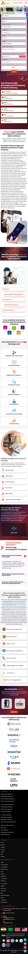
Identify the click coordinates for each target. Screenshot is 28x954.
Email (4, 19)
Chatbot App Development (7, 804)
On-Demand (4, 883)
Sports (2, 897)
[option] (14, 529)
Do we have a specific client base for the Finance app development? (12, 582)
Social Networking (5, 895)
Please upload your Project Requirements (13, 54)
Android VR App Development (8, 799)
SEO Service (3, 827)
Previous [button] (23, 537)
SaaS (2, 893)
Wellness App (4, 902)
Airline (2, 862)
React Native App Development (8, 822)
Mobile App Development (7, 794)
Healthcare (3, 876)
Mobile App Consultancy (6, 819)
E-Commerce (4, 867)
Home (2, 842)
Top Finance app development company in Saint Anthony (14, 605)
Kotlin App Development (6, 817)
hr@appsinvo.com (8, 923)
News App (3, 881)
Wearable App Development (7, 832)
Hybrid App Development (7, 809)
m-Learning (3, 878)
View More (14, 712)
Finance (3, 874)
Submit (14, 71)
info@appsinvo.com (8, 6)
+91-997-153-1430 (9, 913)
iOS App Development (6, 811)
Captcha (4, 59)
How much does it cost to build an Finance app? (11, 556)
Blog (2, 854)
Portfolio (3, 845)
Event (2, 871)
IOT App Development (6, 815)
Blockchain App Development (8, 801)
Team (3, 35)
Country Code (6, 24)
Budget (4, 41)
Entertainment (4, 869)
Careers (3, 849)
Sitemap (3, 856)
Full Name (5, 13)
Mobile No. (5, 30)
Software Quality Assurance (7, 825)
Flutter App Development (7, 807)
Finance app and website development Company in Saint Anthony (13, 610)
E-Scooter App (4, 864)
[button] (25, 951)
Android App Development (7, 796)
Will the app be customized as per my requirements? (13, 574)
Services (3, 847)
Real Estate (3, 888)
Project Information (7, 47)
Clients (2, 852)
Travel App (3, 900)
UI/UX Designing (4, 830)
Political (2, 886)
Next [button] (26, 537)
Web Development (5, 834)
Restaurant (3, 890)
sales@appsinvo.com (18, 6)
